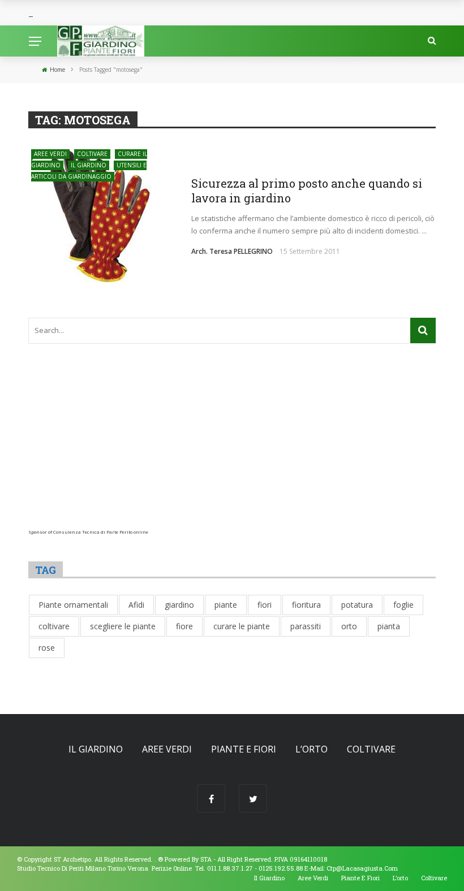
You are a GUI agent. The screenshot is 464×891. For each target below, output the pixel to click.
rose (46, 647)
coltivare (54, 626)
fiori (264, 604)
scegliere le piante (123, 626)
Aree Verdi (50, 154)
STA (206, 859)
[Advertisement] (232, 450)
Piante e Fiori (243, 749)
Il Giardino (88, 165)
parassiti (305, 626)
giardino (179, 604)
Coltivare (92, 154)
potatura (357, 604)
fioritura (306, 604)
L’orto (311, 749)
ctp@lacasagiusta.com (362, 868)
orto (349, 626)
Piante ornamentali (73, 604)
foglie (403, 604)
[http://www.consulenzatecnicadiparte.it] (157, 859)
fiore (184, 626)
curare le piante (241, 626)
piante (225, 604)
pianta (388, 626)
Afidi (136, 604)
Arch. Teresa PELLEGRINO (232, 251)
